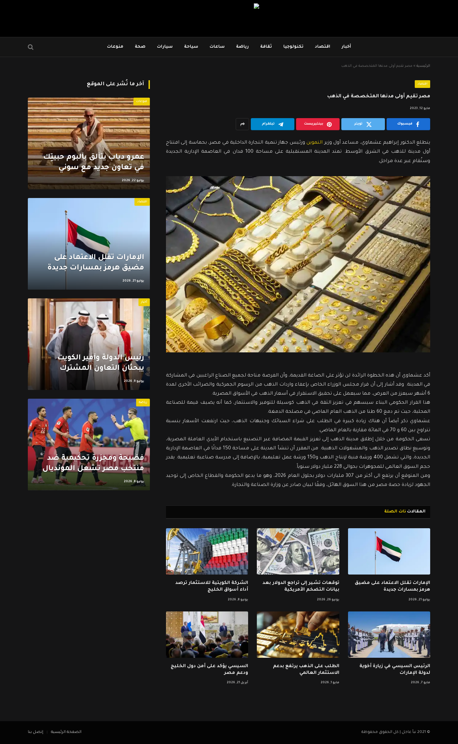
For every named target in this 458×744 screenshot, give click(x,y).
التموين (314, 143)
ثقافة (266, 47)
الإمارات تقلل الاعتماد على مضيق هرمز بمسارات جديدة (392, 586)
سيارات (165, 47)
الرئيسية (423, 66)
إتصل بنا (35, 732)
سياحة (191, 47)
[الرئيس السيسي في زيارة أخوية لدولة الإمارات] (389, 634)
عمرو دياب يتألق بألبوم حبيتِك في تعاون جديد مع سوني (93, 163)
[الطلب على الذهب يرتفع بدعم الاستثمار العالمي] (298, 634)
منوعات (115, 47)
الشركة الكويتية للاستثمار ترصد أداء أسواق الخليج (211, 586)
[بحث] (31, 47)
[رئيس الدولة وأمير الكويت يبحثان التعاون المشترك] (89, 344)
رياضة (242, 47)
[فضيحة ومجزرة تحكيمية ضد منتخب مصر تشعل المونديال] (89, 444)
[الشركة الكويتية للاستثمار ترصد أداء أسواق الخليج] (207, 551)
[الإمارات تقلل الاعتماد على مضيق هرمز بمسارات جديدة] (389, 551)
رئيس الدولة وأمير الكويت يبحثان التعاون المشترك (100, 363)
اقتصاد (322, 47)
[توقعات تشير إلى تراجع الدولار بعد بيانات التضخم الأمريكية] (298, 551)
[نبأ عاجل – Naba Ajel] (229, 18)
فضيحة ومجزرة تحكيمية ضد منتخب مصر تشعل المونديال (93, 464)
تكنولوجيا (293, 47)
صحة (140, 47)
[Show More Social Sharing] (242, 124)
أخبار (346, 47)
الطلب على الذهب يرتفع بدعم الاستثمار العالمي (306, 670)
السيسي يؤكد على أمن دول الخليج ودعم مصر (209, 670)
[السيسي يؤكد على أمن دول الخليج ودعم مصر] (207, 634)
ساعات (217, 47)
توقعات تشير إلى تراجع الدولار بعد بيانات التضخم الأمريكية (301, 586)
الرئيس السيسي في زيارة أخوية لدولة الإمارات (394, 670)
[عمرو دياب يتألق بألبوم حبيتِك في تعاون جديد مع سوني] (89, 143)
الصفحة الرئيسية (66, 732)
